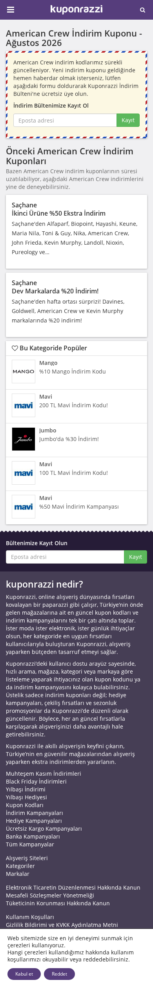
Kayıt (128, 120)
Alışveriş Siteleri (27, 858)
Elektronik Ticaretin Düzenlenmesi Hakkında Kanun (73, 887)
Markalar (17, 873)
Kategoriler (20, 866)
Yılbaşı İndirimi (26, 789)
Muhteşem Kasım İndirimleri (43, 773)
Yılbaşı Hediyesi (26, 797)
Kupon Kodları (25, 805)
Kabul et (24, 974)
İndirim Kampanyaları (34, 813)
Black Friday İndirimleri (36, 781)
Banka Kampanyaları (33, 836)
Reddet (59, 974)
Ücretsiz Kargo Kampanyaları (44, 828)
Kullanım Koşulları (30, 917)
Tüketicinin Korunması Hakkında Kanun (58, 903)
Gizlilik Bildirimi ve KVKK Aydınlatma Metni (62, 924)
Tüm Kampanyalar (30, 844)
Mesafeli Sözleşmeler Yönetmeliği (50, 895)
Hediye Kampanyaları (34, 820)
